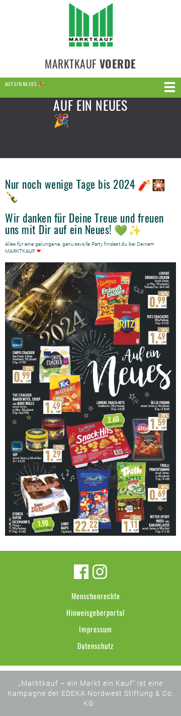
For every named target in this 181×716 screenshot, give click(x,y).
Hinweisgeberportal (95, 612)
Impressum (95, 629)
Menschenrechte (95, 596)
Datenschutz (95, 645)
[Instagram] (100, 571)
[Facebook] (81, 571)
